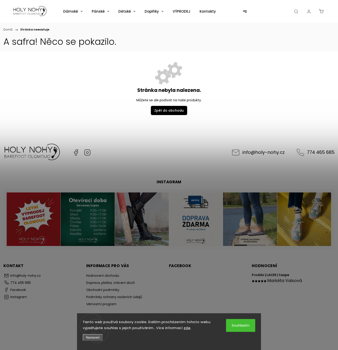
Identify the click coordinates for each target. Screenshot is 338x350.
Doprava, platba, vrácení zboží (110, 282)
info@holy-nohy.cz (263, 152)
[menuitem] (73, 11)
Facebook (75, 152)
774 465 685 (321, 152)
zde (187, 327)
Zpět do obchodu (169, 110)
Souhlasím (240, 325)
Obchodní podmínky (102, 290)
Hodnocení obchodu (102, 275)
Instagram (87, 152)
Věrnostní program (101, 304)
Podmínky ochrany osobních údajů (114, 297)
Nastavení (93, 337)
